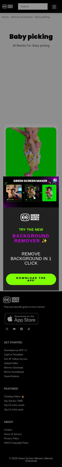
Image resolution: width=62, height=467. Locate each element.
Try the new (31, 230)
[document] (31, 233)
